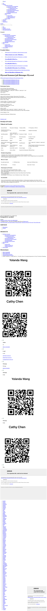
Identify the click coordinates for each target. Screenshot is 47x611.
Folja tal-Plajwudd (37, 222)
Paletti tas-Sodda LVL (11, 16)
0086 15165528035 (6, 346)
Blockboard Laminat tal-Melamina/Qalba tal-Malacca (14, 185)
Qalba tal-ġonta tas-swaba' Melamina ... (14, 54)
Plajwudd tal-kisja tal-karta (12, 12)
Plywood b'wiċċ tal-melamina (12, 6)
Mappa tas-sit (25, 221)
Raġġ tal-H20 (9, 15)
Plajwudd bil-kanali (10, 11)
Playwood (31, 222)
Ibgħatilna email (3, 119)
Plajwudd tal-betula (3, 222)
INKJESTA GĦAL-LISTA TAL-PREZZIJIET (9, 220)
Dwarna (4, 20)
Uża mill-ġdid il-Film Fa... (11, 63)
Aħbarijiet (4, 19)
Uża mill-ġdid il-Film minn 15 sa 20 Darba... (15, 67)
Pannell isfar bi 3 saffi (13, 8)
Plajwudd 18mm (18, 222)
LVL (6, 14)
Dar (3, 3)
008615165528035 (6, 368)
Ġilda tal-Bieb (7, 18)
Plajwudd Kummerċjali (11, 9)
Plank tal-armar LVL (11, 17)
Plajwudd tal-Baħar (11, 222)
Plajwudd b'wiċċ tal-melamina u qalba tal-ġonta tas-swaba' (14, 186)
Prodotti (4, 4)
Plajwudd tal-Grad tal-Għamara (13, 10)
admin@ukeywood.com (7, 357)
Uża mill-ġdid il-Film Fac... (11, 59)
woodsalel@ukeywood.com (8, 359)
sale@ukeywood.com (7, 355)
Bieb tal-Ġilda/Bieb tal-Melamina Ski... (14, 72)
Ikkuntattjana (5, 21)
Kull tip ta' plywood (8, 5)
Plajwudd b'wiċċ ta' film (11, 7)
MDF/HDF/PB (8, 13)
